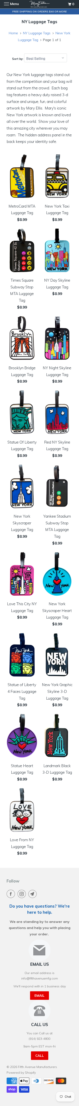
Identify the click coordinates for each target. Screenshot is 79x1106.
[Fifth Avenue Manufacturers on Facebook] (12, 894)
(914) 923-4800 (39, 1039)
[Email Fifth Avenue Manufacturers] (33, 894)
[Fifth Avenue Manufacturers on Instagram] (23, 894)
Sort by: (18, 59)
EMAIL (39, 995)
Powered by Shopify (21, 1073)
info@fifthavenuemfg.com (39, 978)
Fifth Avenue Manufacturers (37, 1067)
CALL (39, 1056)
